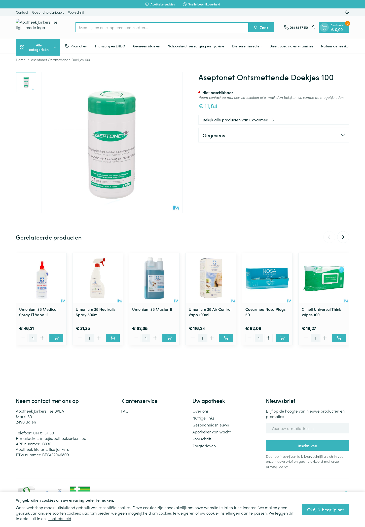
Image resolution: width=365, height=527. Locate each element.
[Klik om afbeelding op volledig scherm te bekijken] (111, 142)
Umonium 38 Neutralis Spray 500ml (95, 311)
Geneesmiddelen (146, 45)
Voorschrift (76, 12)
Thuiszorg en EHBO (110, 45)
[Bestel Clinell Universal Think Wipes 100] (339, 338)
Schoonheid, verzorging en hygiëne (196, 45)
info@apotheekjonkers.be (63, 438)
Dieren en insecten (246, 45)
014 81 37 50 (43, 432)
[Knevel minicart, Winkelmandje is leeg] (324, 27)
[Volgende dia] (343, 237)
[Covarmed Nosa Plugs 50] (267, 278)
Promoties (79, 45)
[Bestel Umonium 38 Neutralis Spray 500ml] (113, 338)
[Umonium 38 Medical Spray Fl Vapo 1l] (41, 278)
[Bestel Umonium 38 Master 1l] (169, 338)
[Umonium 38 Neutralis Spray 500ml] (98, 278)
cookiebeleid (59, 518)
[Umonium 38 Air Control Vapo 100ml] (211, 278)
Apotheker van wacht (211, 431)
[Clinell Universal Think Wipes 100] (324, 278)
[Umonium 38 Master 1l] (154, 278)
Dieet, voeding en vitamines (291, 45)
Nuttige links (203, 418)
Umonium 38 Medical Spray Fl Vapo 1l (38, 311)
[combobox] (162, 27)
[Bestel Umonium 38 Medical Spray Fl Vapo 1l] (56, 338)
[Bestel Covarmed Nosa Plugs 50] (283, 338)
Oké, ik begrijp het (325, 509)
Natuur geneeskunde (338, 45)
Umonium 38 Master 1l (152, 309)
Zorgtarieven (204, 445)
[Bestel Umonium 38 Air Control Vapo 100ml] (226, 338)
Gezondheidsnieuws (48, 12)
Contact (22, 12)
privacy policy (277, 466)
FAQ (125, 411)
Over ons (200, 411)
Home (21, 59)
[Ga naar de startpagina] (41, 27)
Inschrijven (307, 445)
